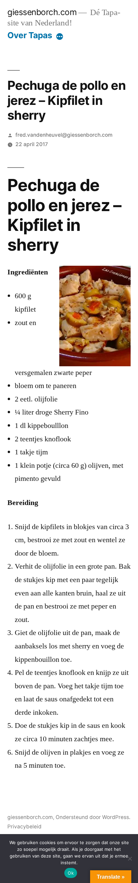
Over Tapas (29, 35)
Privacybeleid (24, 826)
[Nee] (129, 858)
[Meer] (60, 37)
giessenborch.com (42, 12)
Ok (71, 873)
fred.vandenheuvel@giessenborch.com (64, 135)
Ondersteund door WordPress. (93, 817)
